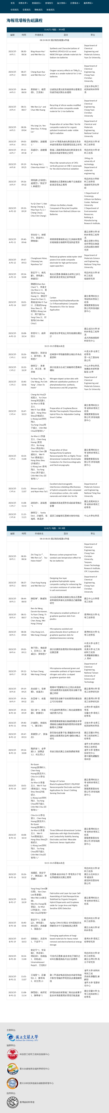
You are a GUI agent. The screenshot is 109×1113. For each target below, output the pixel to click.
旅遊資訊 (50, 10)
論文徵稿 (61, 3)
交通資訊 (27, 10)
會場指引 (49, 3)
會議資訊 (36, 3)
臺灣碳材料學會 (27, 1102)
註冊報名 (74, 3)
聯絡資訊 (39, 10)
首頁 (13, 3)
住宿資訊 (15, 10)
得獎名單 (23, 3)
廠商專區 (88, 3)
